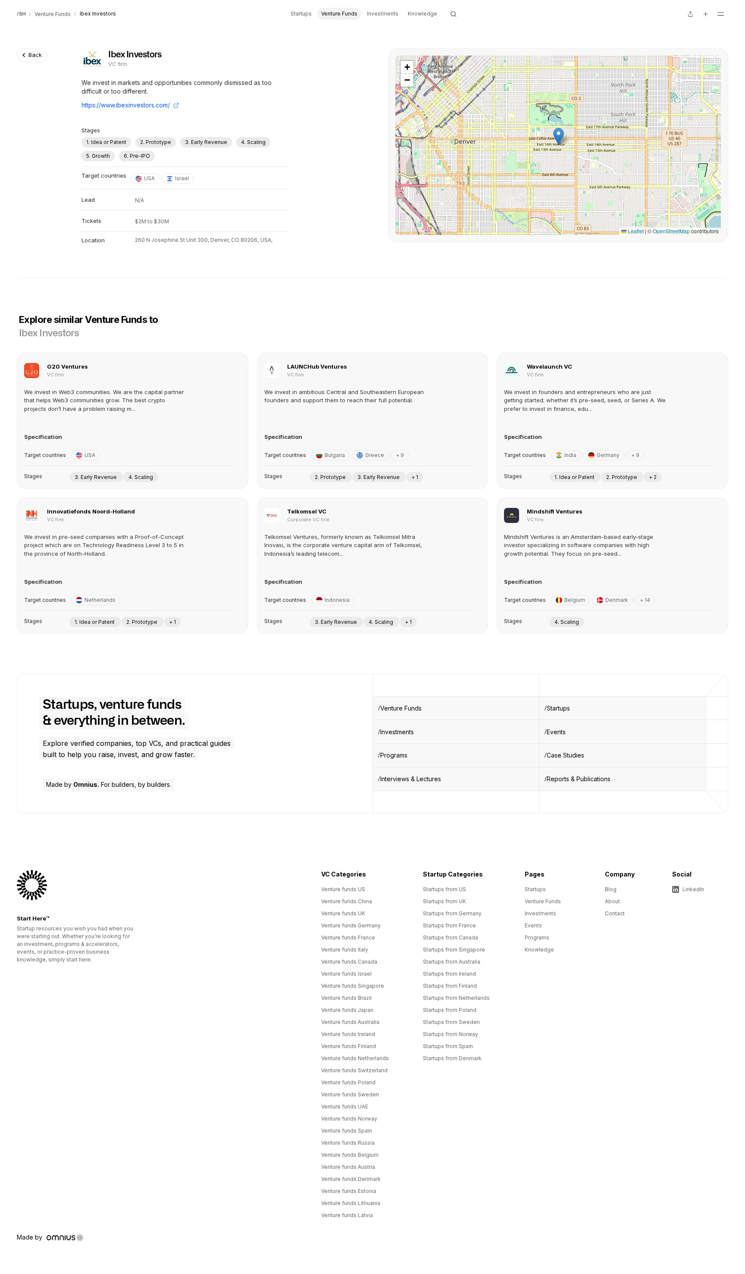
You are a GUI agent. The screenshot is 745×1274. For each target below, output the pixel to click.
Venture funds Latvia (347, 1215)
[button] (558, 136)
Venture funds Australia (350, 1022)
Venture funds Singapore (352, 986)
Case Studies (565, 755)
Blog (611, 889)
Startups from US (444, 889)
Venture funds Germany (351, 925)
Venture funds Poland (348, 1082)
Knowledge (422, 13)
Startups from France (449, 925)
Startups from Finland (450, 986)
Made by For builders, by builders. (108, 784)
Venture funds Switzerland (354, 1070)
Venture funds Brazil (346, 998)
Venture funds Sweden (350, 1094)
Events (556, 732)
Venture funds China (346, 901)
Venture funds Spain (346, 1130)
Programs (393, 755)
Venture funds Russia (348, 1142)
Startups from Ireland (449, 973)
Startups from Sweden (451, 1022)
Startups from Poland (449, 1010)
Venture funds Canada (349, 961)
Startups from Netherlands (456, 998)
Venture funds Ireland (348, 1034)
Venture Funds (339, 13)
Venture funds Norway (349, 1118)
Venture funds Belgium (350, 1155)
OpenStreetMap (671, 231)
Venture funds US (343, 889)
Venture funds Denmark (351, 1179)
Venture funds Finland (348, 1046)
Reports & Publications (578, 779)
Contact (615, 913)
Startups (301, 13)
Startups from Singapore (454, 949)
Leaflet (635, 231)
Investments (382, 13)
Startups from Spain (448, 1046)
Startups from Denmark (452, 1058)
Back (35, 54)
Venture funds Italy (344, 949)
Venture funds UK (343, 913)
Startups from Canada (450, 937)
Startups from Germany (452, 913)
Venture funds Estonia (348, 1191)
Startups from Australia (451, 961)
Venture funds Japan (347, 1010)
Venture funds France (348, 937)
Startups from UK (444, 901)
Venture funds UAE (344, 1106)
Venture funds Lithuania (350, 1203)
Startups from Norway (450, 1034)
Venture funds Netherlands (355, 1058)
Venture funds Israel (346, 973)
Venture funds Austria (348, 1167)
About (612, 901)
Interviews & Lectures (410, 779)
